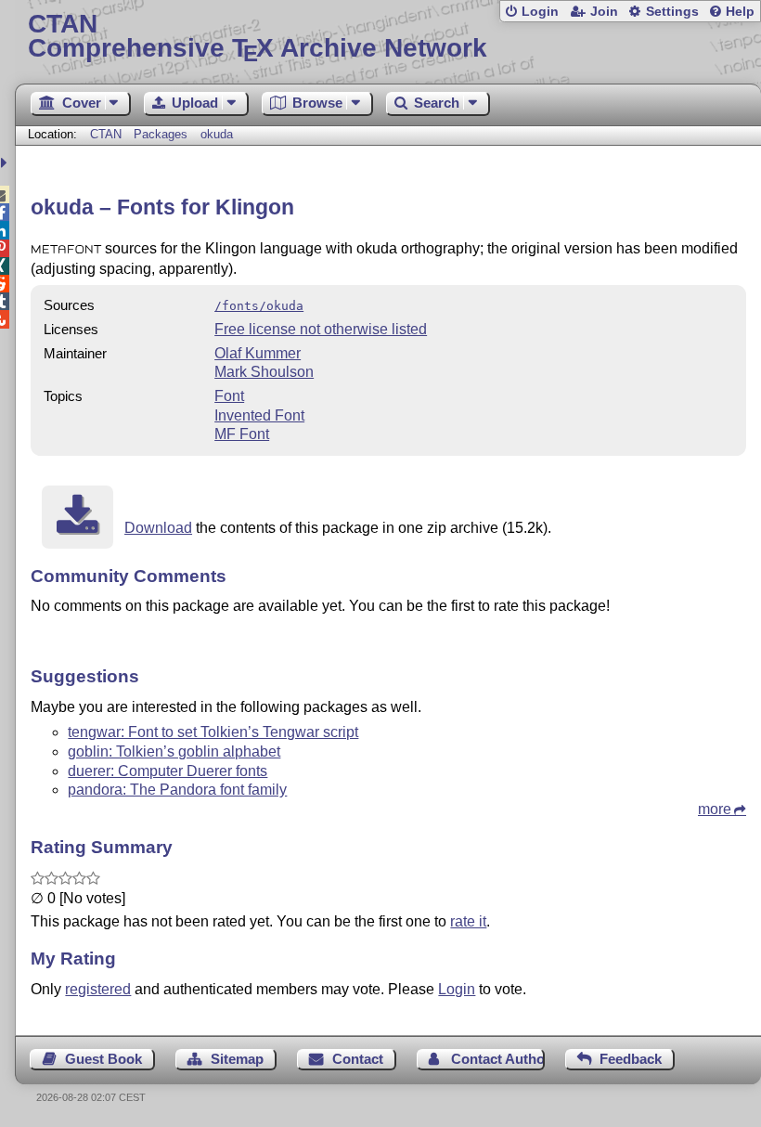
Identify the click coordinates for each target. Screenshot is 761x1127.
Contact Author (497, 1059)
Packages (162, 134)
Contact (357, 1059)
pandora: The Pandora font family (177, 789)
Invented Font (259, 415)
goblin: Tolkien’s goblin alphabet (174, 751)
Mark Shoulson (264, 372)
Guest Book (103, 1059)
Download (158, 528)
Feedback (631, 1059)
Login (540, 12)
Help (740, 12)
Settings (672, 12)
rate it (468, 921)
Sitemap (237, 1059)
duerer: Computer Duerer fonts (167, 771)
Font (229, 396)
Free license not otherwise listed (320, 329)
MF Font (241, 434)
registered (98, 989)
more (714, 809)
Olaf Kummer (257, 353)
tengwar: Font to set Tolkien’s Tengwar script (213, 732)
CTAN (106, 134)
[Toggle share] (6, 163)
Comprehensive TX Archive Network (257, 36)
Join (604, 12)
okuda (216, 134)
